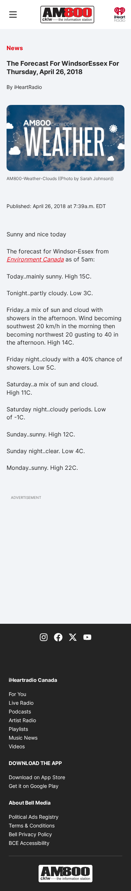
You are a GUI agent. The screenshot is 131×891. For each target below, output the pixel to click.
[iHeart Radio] (119, 13)
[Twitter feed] (72, 636)
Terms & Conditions (32, 825)
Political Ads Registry (34, 817)
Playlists (18, 729)
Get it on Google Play (34, 786)
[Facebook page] (58, 636)
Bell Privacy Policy (30, 834)
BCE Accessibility (29, 843)
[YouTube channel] (87, 636)
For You (17, 694)
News (15, 48)
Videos (17, 746)
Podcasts (20, 711)
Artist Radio (22, 720)
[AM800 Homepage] (67, 14)
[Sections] (13, 14)
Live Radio (21, 703)
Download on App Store (37, 777)
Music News (23, 738)
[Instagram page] (43, 636)
